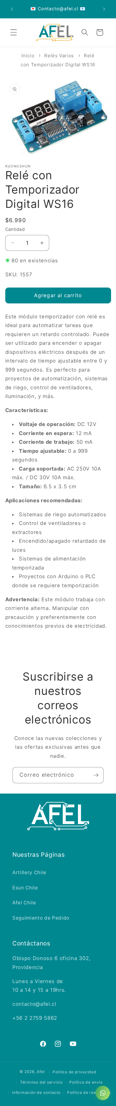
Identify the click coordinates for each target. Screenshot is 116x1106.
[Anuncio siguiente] (104, 9)
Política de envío (85, 1082)
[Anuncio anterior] (12, 9)
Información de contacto (36, 1092)
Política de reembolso (88, 1092)
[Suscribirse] (95, 775)
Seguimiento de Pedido (40, 918)
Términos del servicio (41, 1082)
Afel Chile (24, 903)
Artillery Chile (29, 872)
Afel (41, 1072)
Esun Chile (25, 888)
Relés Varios (59, 56)
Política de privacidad (75, 1072)
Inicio (27, 56)
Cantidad (15, 229)
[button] (13, 32)
